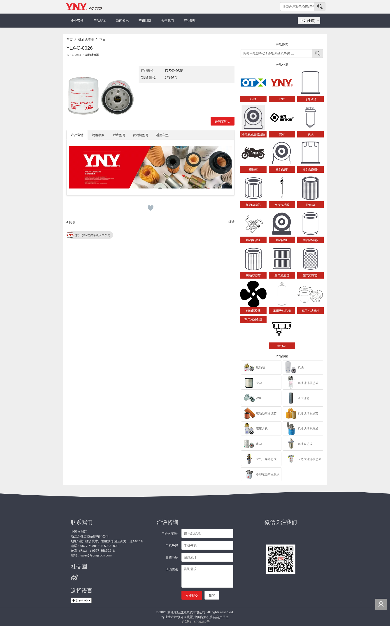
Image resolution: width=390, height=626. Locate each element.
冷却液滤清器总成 (267, 474)
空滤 (259, 383)
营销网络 (145, 20)
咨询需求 (171, 569)
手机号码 (171, 545)
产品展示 (99, 20)
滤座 (259, 398)
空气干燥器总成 (266, 459)
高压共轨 (262, 428)
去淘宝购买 (222, 121)
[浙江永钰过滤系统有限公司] (84, 7)
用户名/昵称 (169, 533)
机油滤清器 (92, 55)
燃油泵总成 (305, 444)
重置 (212, 595)
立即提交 (192, 595)
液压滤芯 (303, 398)
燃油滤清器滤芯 (266, 413)
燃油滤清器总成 (308, 383)
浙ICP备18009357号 (195, 621)
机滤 (231, 221)
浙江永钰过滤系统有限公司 (93, 235)
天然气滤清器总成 (309, 459)
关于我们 (167, 20)
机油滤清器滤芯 (308, 413)
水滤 (259, 444)
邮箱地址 (171, 557)
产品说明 (190, 20)
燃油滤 (260, 367)
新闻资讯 (122, 20)
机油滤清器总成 (308, 428)
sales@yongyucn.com (96, 555)
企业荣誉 (77, 20)
